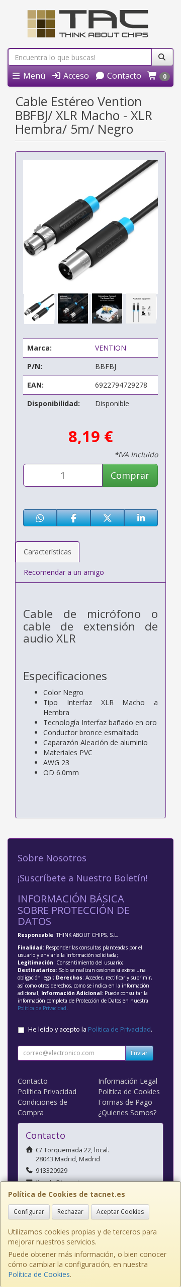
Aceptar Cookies (120, 1211)
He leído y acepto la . (90, 1029)
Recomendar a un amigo (64, 572)
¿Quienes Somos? (127, 1112)
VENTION (110, 348)
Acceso (75, 75)
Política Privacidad (47, 1091)
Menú (33, 75)
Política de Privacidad (42, 1008)
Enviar (139, 1053)
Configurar (29, 1211)
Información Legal (127, 1081)
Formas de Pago (125, 1102)
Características (47, 551)
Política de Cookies (39, 1274)
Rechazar (70, 1211)
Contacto (123, 75)
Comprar (130, 475)
